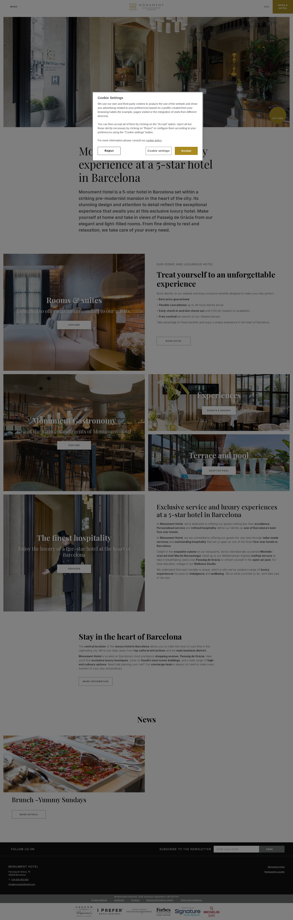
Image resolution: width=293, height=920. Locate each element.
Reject (109, 150)
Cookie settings (159, 150)
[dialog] (148, 126)
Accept (186, 150)
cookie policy (154, 140)
